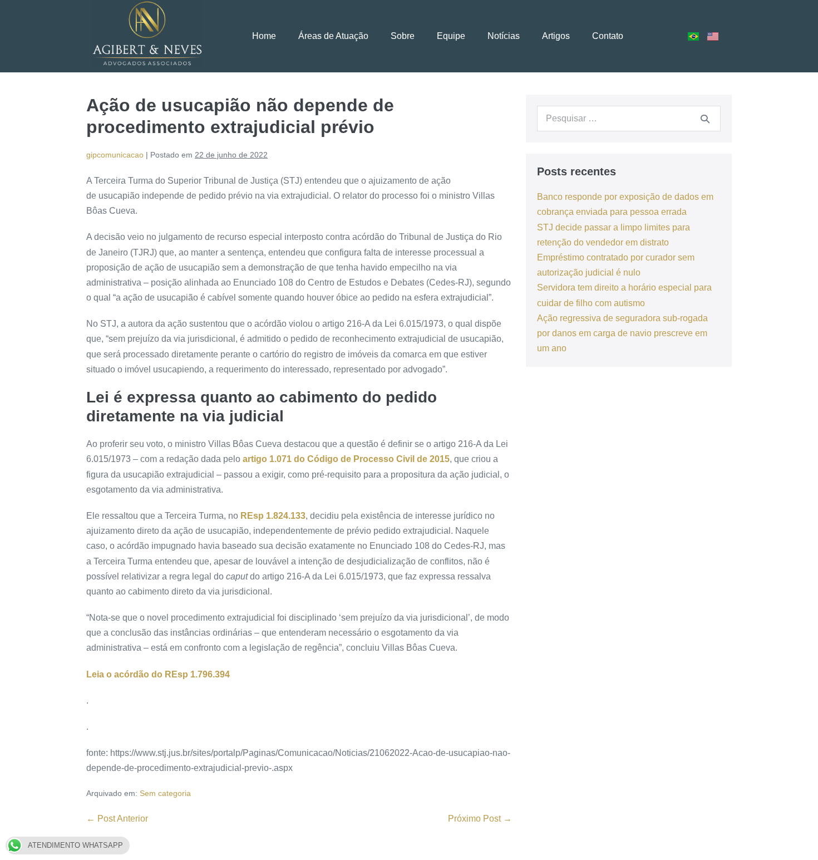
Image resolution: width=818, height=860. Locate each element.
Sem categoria (165, 793)
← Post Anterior (117, 818)
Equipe (451, 36)
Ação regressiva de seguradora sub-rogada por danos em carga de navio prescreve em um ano (622, 333)
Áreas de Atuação (333, 36)
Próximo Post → (480, 818)
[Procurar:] (629, 118)
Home (264, 36)
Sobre (403, 36)
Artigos (556, 36)
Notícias (503, 36)
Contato (607, 36)
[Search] (705, 119)
